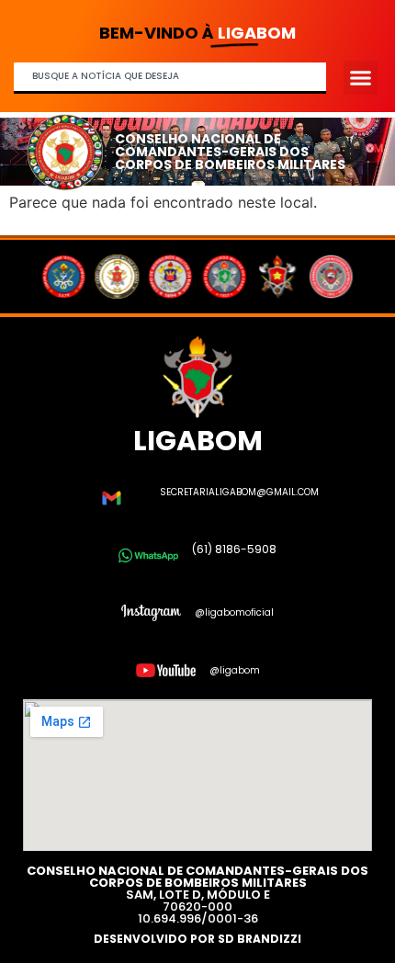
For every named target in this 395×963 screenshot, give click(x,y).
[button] (361, 78)
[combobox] (170, 78)
